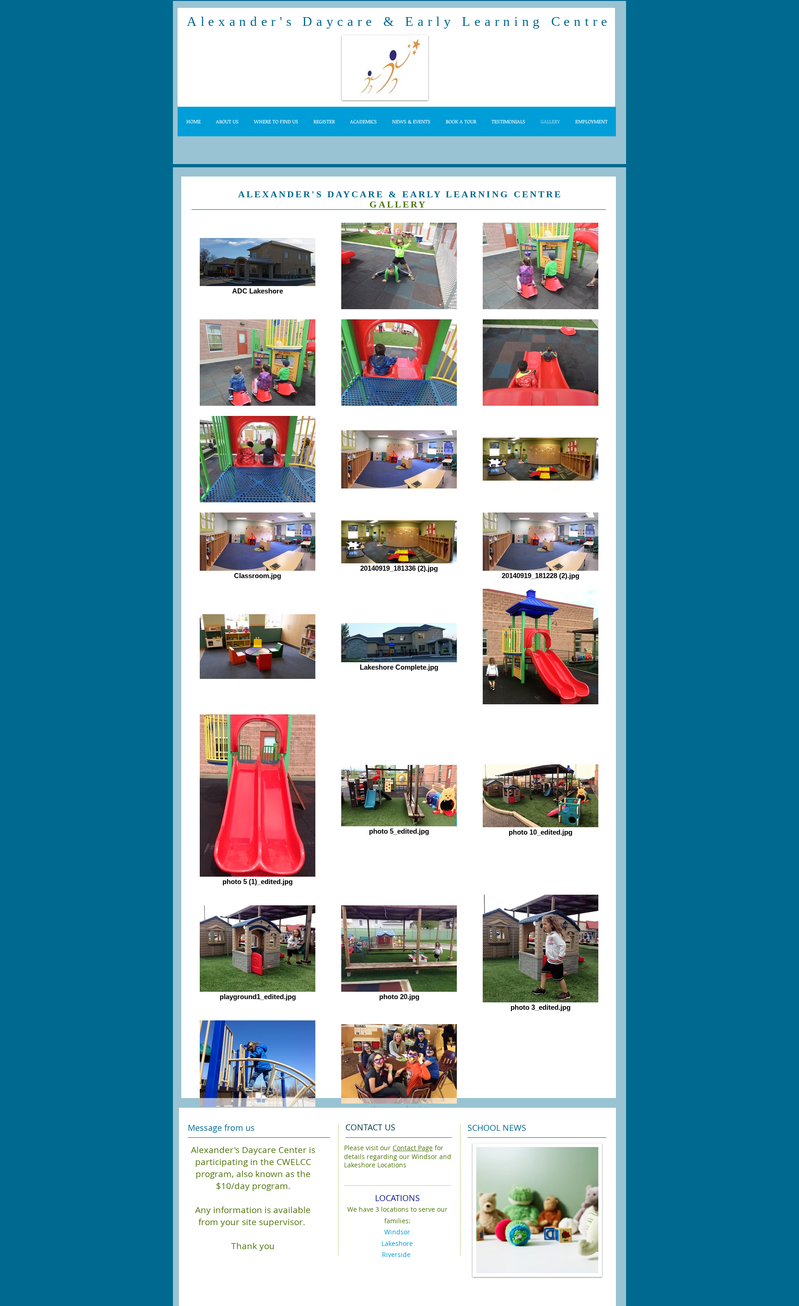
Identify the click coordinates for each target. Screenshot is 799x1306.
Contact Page (413, 1147)
